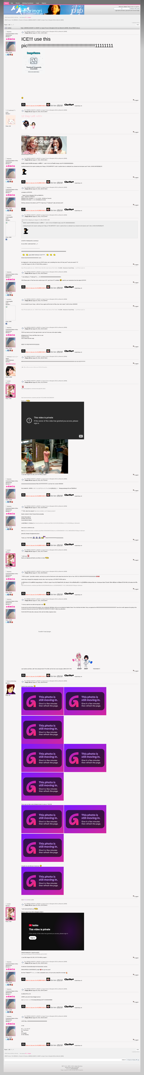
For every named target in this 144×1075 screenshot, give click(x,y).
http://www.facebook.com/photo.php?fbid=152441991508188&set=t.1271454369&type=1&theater (56, 523)
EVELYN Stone (38, 267)
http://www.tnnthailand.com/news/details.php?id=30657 (34, 954)
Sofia (43, 267)
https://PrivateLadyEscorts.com (27, 267)
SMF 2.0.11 (64, 1066)
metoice (9, 215)
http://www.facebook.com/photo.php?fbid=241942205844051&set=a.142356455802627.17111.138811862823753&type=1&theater (51, 585)
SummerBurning (11, 681)
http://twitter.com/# (27, 999)
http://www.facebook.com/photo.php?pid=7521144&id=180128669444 (37, 397)
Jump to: (124, 1059)
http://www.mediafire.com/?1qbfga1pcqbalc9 (44, 511)
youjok (9, 381)
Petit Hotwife (55, 267)
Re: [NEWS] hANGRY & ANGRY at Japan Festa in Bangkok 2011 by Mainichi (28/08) (45, 31)
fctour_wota (34, 972)
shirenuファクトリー (12, 356)
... (12, 24)
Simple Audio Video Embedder (72, 1067)
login (132, 6)
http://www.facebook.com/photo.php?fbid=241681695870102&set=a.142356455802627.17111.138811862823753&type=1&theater (54, 530)
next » (138, 22)
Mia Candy (46, 267)
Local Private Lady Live (80, 267)
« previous (134, 22)
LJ (21, 367)
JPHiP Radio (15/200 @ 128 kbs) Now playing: (18, 17)
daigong (9, 31)
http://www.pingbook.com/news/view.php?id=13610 (33, 388)
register (137, 6)
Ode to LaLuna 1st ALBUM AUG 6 (36, 105)
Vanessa (50, 267)
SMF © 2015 (71, 1066)
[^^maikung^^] (11, 110)
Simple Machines (78, 1066)
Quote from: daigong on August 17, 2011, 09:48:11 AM (35, 219)
